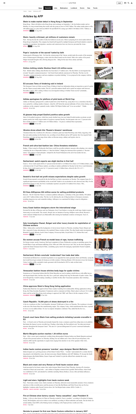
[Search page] (128, 3)
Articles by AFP (37, 11)
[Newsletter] (125, 3)
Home (25, 11)
